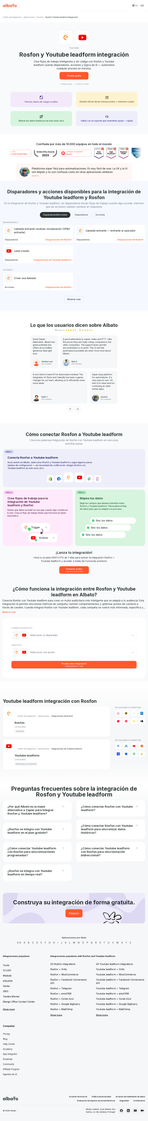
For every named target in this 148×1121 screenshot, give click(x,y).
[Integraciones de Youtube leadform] (134, 745)
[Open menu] (142, 5)
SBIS (5, 991)
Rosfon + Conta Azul (62, 998)
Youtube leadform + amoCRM (112, 993)
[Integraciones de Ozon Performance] (126, 753)
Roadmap (7, 1059)
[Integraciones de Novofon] (134, 721)
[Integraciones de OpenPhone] (141, 721)
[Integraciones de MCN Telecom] (141, 713)
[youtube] (135, 1110)
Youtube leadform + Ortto (110, 969)
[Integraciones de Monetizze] (118, 753)
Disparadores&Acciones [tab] (55, 214)
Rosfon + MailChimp (61, 1009)
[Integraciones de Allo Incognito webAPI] (118, 713)
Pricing (6, 1034)
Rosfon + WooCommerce (64, 974)
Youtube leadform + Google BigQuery (116, 1004)
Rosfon (40, 17)
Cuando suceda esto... (22, 628)
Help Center (9, 1044)
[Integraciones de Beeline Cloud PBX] (126, 713)
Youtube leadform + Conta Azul (113, 998)
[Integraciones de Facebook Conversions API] (118, 745)
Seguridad (124, 1100)
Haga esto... (17, 645)
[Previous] (70, 409)
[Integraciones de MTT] (126, 721)
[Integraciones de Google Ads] (126, 745)
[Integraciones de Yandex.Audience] (141, 753)
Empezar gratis (74, 570)
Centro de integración (12, 17)
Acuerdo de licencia (78, 1096)
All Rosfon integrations (62, 964)
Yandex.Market (11, 996)
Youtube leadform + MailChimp (113, 1009)
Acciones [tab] (100, 214)
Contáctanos (139, 1100)
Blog (5, 1039)
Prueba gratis (74, 75)
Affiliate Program (11, 1069)
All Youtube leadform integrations (114, 964)
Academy (8, 1049)
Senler (6, 986)
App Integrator (10, 1054)
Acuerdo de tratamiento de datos (130, 1096)
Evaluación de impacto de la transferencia (96, 1100)
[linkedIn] (128, 1110)
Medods (7, 975)
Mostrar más (74, 299)
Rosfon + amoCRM (60, 993)
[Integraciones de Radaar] (134, 753)
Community (8, 1064)
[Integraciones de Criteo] (141, 745)
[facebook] (121, 1110)
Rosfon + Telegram (61, 988)
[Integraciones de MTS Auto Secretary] (118, 721)
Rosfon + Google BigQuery (65, 1004)
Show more (9, 1009)
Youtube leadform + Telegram (112, 988)
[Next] (77, 409)
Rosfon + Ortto (58, 969)
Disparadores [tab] (81, 214)
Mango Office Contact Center (19, 1001)
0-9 (19, 942)
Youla (6, 965)
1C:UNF (7, 970)
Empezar (74, 913)
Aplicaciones (29, 17)
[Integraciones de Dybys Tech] (134, 713)
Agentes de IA (10, 1074)
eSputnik (8, 980)
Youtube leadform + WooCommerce (116, 974)
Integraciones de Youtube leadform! (53, 259)
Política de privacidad (101, 1096)
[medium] (142, 1110)
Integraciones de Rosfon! (58, 239)
